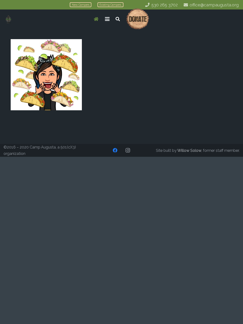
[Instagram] (128, 150)
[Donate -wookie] (137, 19)
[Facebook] (115, 150)
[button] (107, 19)
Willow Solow (189, 150)
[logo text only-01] (8, 19)
